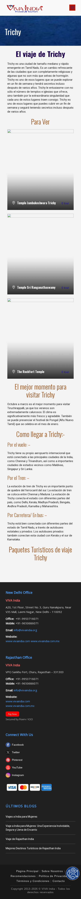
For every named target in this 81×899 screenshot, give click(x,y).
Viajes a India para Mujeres (21, 816)
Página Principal (27, 871)
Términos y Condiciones (32, 880)
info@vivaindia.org (25, 630)
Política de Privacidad (54, 876)
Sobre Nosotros (52, 871)
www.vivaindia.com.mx (45, 641)
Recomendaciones (23, 876)
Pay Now (12, 714)
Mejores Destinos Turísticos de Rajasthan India (33, 848)
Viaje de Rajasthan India (20, 839)
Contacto (59, 880)
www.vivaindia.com (18, 641)
